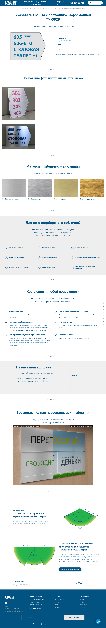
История (82, 599)
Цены (56, 610)
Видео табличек (36, 4)
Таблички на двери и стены (50, 8)
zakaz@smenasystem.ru (60, 4)
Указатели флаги (34, 602)
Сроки (56, 604)
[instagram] (6, 603)
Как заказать (31, 3)
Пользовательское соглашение (63, 624)
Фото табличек (41, 1)
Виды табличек (29, 1)
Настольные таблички (36, 604)
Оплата (57, 602)
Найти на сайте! (74, 617)
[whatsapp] (71, 3)
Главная (24, 8)
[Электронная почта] (79, 3)
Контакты (82, 610)
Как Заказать (60, 596)
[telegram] (75, 3)
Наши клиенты (83, 604)
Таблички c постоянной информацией (73, 8)
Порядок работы (59, 599)
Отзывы (82, 602)
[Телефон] (82, 3)
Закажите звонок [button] (95, 3)
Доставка (41, 3)
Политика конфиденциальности (42, 624)
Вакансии (82, 607)
